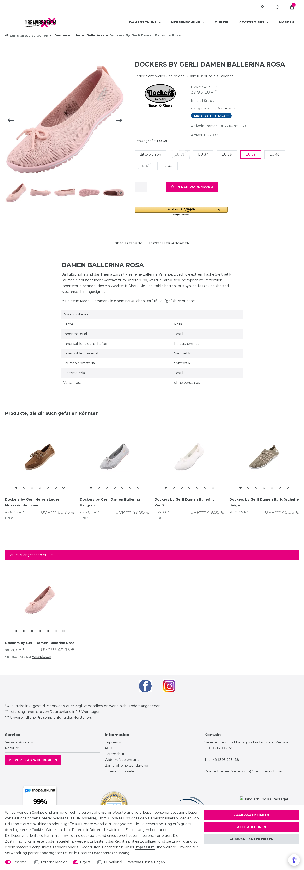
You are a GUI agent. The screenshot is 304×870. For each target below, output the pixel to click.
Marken (286, 22)
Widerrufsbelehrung (122, 760)
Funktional (113, 862)
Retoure (12, 748)
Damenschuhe (143, 22)
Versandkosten (227, 108)
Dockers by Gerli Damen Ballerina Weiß (184, 502)
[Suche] (278, 7)
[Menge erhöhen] (152, 187)
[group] (40, 457)
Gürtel (222, 22)
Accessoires (252, 22)
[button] (181, 211)
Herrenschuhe (186, 22)
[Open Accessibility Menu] (294, 860)
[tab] (128, 243)
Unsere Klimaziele (119, 771)
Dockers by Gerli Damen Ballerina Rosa (40, 643)
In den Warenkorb (195, 187)
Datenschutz (115, 754)
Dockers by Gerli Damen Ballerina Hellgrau (110, 502)
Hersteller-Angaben (169, 243)
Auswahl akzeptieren (252, 839)
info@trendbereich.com (263, 771)
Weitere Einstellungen (146, 862)
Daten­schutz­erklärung (110, 853)
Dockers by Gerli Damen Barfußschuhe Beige (264, 502)
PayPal (86, 862)
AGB (108, 748)
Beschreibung (129, 243)
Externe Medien (54, 862)
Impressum (114, 742)
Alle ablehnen (251, 827)
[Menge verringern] (159, 187)
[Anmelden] (263, 7)
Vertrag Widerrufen (36, 760)
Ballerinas (94, 35)
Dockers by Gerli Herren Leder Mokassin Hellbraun (32, 502)
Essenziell (20, 862)
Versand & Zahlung (21, 742)
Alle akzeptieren (251, 814)
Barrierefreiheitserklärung (126, 765)
